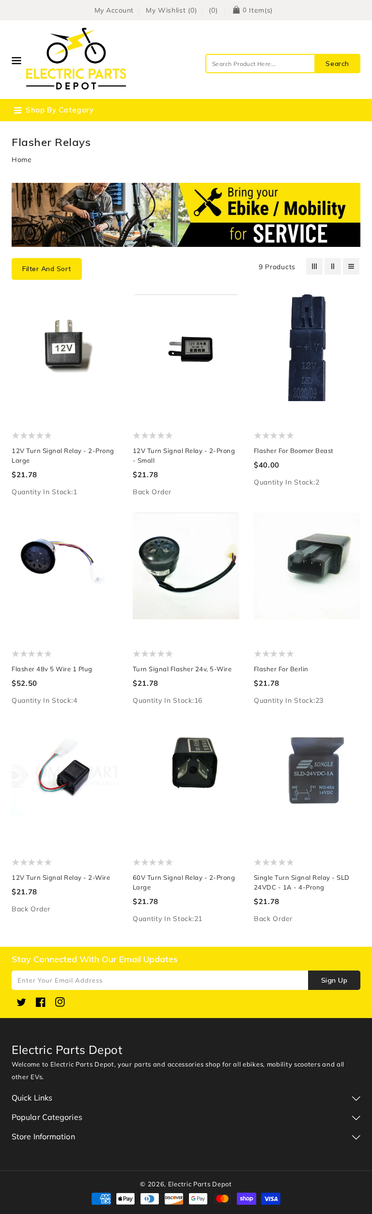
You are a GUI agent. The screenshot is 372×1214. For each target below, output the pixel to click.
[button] (47, 269)
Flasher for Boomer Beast (294, 450)
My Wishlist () (171, 10)
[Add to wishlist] (106, 307)
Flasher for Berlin (281, 669)
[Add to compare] (106, 327)
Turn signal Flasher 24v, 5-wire (182, 669)
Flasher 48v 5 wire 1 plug (52, 669)
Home (22, 159)
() (213, 10)
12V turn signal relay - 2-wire (61, 877)
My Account (114, 10)
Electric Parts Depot (200, 1184)
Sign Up (334, 980)
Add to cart (106, 365)
